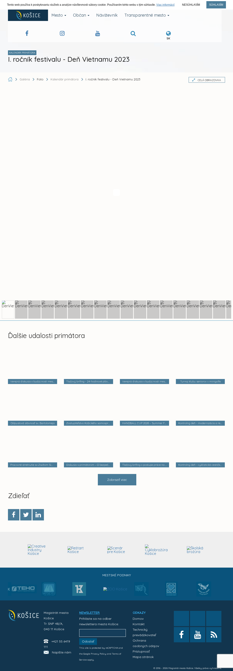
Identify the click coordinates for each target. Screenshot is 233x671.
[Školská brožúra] (196, 549)
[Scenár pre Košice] (116, 549)
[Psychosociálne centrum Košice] (171, 591)
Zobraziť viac (117, 480)
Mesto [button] (57, 15)
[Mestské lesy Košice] (48, 591)
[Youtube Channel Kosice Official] (98, 34)
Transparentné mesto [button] (145, 15)
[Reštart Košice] (77, 549)
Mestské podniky (116, 575)
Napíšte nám (61, 652)
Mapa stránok (143, 657)
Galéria (25, 79)
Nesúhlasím (191, 4)
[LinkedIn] (38, 514)
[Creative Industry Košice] (37, 549)
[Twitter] (26, 514)
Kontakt (138, 624)
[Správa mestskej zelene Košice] (141, 590)
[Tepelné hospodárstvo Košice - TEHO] (23, 585)
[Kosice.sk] (28, 15)
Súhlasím (216, 4)
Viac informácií (165, 4)
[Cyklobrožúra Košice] (156, 549)
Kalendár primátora (65, 79)
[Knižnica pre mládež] (203, 591)
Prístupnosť (141, 651)
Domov (138, 619)
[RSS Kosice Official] (213, 634)
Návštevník (107, 15)
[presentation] (12, 549)
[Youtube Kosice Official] (197, 634)
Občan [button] (80, 15)
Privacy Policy (98, 653)
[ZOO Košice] (115, 580)
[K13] (79, 590)
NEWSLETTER (89, 613)
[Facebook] (13, 514)
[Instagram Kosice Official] (62, 34)
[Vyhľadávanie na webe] (133, 34)
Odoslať (88, 641)
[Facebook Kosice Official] (27, 34)
